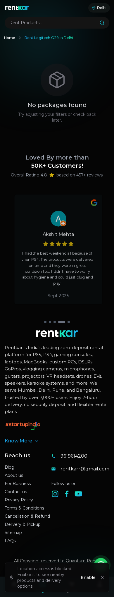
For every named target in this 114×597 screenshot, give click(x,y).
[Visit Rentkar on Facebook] (69, 496)
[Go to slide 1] (45, 322)
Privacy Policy (19, 500)
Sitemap (13, 532)
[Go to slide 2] (50, 322)
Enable (88, 577)
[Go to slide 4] (61, 322)
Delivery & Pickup (23, 524)
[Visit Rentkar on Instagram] (57, 496)
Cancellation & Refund (27, 516)
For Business (18, 483)
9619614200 (74, 456)
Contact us (16, 491)
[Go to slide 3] (54, 322)
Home (9, 38)
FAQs (10, 540)
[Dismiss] (102, 577)
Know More (18, 441)
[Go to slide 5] (69, 322)
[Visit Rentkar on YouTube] (80, 496)
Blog (9, 467)
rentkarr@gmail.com (85, 469)
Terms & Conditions (24, 508)
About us (14, 475)
